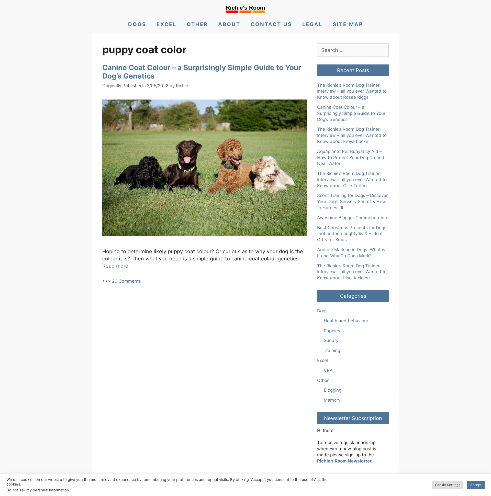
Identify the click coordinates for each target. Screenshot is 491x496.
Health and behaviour (346, 320)
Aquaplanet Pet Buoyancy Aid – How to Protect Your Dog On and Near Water (350, 157)
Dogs (322, 310)
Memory (332, 400)
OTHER (197, 24)
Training (332, 350)
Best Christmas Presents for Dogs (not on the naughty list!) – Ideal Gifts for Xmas (351, 234)
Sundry (331, 340)
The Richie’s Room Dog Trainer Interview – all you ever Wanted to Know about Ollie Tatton (352, 179)
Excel (322, 360)
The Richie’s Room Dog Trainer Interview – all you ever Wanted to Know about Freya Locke (352, 135)
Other (323, 380)
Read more (115, 266)
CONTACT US (271, 24)
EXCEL (166, 24)
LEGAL (312, 24)
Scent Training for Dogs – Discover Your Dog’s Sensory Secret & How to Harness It (352, 201)
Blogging (332, 390)
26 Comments (126, 281)
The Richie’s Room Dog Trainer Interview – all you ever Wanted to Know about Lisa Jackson (352, 272)
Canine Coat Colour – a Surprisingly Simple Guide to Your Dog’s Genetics (201, 72)
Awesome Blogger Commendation (352, 217)
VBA (328, 370)
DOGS (137, 24)
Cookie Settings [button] (447, 485)
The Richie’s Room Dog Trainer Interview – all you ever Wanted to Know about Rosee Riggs (352, 91)
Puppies (332, 330)
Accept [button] (476, 485)
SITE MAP (348, 24)
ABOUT (229, 24)
